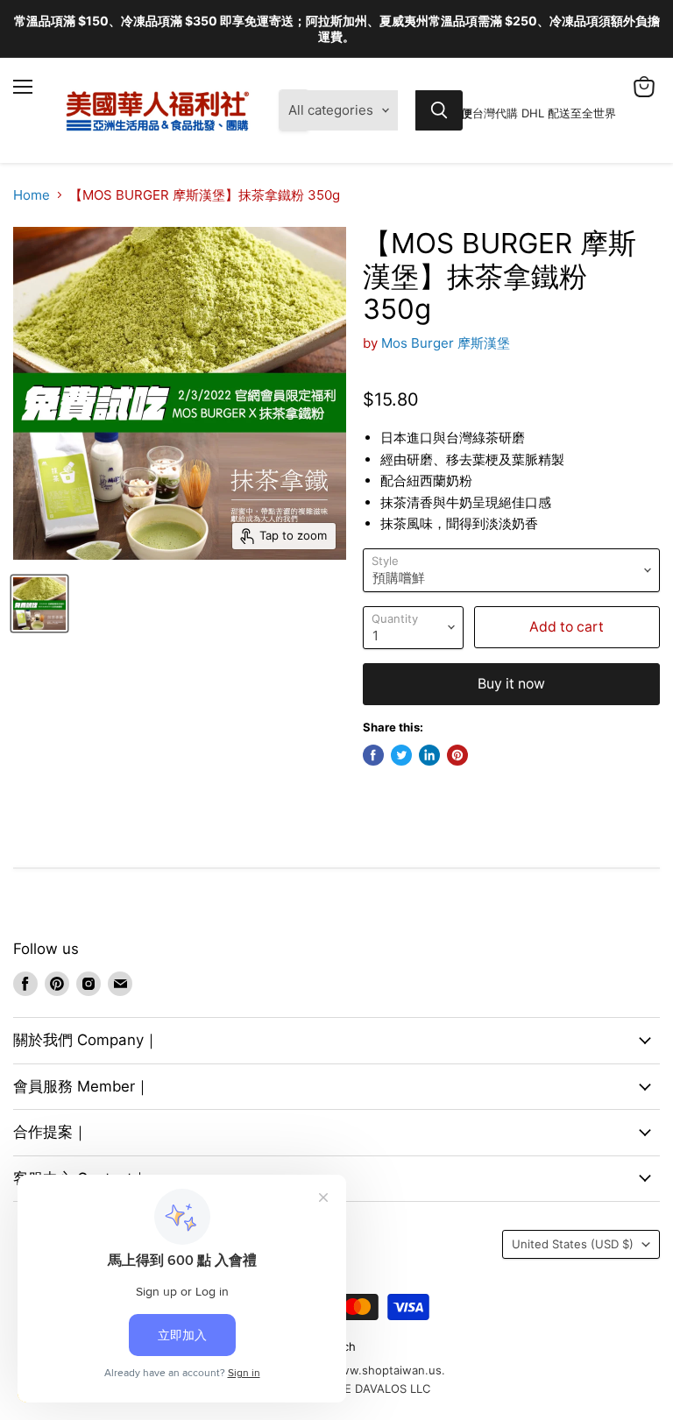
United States (573, 1244)
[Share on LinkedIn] (429, 755)
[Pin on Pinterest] (457, 755)
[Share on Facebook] (373, 755)
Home (31, 194)
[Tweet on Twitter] (401, 755)
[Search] (439, 110)
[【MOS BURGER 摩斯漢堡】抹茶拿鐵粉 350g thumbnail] (39, 604)
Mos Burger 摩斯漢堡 (445, 343)
